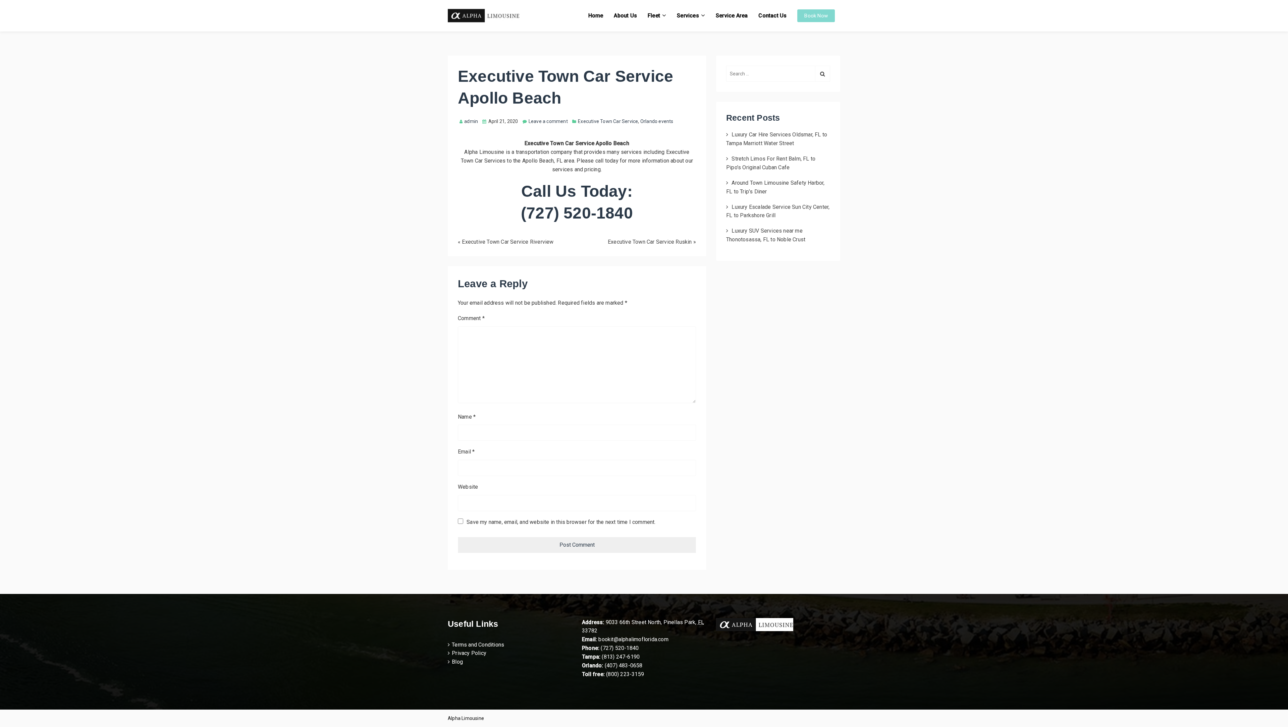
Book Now (816, 16)
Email (466, 451)
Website (468, 487)
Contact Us (772, 15)
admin (471, 121)
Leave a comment (548, 121)
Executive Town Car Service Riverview (507, 242)
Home (595, 15)
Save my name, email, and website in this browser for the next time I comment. (561, 522)
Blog (457, 662)
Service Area (732, 15)
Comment (471, 318)
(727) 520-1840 (620, 648)
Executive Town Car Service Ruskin (650, 242)
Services (688, 15)
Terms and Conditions (478, 645)
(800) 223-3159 (625, 674)
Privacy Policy (469, 653)
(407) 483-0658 (624, 665)
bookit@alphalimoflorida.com (632, 639)
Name (467, 417)
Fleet (654, 15)
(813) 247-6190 (621, 657)
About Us (625, 15)
